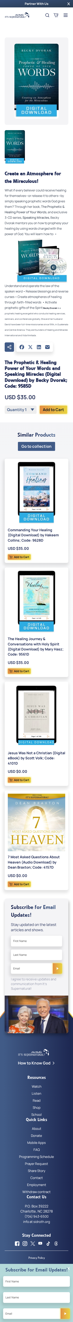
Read (36, 1100)
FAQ (36, 1149)
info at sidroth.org (36, 1221)
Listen (36, 1093)
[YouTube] (40, 1243)
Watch (36, 1086)
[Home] (17, 15)
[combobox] (21, 410)
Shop (36, 1107)
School (36, 1114)
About (36, 1128)
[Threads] (56, 1243)
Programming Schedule (36, 1156)
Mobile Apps (36, 1142)
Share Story (36, 1170)
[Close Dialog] (68, 1268)
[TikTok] (48, 1243)
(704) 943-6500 (36, 1216)
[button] (68, 4)
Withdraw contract (36, 1192)
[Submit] (57, 968)
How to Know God (34, 1063)
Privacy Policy (36, 1258)
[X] (30, 347)
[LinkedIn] (39, 347)
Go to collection (36, 446)
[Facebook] (21, 347)
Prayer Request (36, 1163)
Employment (36, 1185)
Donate (36, 1135)
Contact (36, 1177)
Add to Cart (53, 409)
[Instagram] (25, 1243)
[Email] (47, 347)
